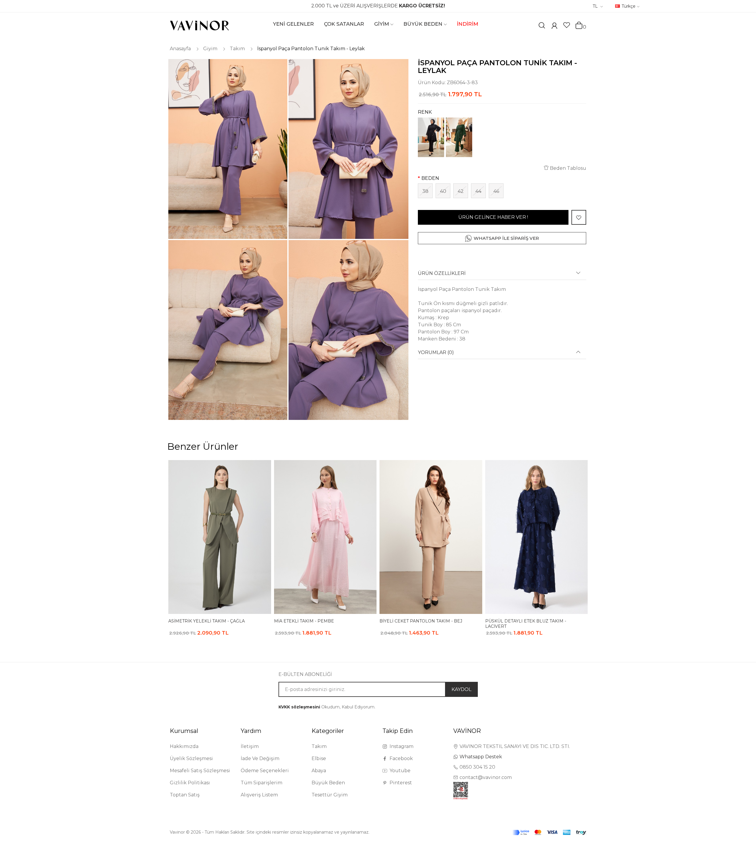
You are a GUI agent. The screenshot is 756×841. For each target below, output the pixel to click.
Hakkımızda (184, 746)
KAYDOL (461, 689)
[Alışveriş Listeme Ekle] (578, 217)
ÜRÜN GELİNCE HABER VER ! (493, 217)
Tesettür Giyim (330, 795)
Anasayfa (180, 48)
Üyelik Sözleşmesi (191, 758)
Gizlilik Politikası (190, 782)
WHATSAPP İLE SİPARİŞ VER (506, 238)
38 (425, 191)
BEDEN (430, 178)
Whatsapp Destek (481, 756)
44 (478, 191)
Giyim (210, 48)
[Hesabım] (554, 26)
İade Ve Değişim (260, 758)
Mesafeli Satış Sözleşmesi (200, 770)
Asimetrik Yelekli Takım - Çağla (206, 621)
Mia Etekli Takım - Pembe (304, 621)
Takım (237, 48)
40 (443, 191)
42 (461, 191)
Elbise (319, 758)
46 (496, 191)
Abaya (319, 770)
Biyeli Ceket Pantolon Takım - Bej (420, 621)
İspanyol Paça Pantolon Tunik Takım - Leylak (311, 48)
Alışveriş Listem (259, 795)
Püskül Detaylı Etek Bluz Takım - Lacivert (525, 623)
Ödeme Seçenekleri (265, 770)
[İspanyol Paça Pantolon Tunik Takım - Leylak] (227, 149)
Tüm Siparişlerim (261, 782)
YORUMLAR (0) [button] (436, 352)
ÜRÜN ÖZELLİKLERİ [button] (442, 273)
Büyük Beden (328, 782)
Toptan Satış (185, 795)
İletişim (250, 746)
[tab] (502, 275)
